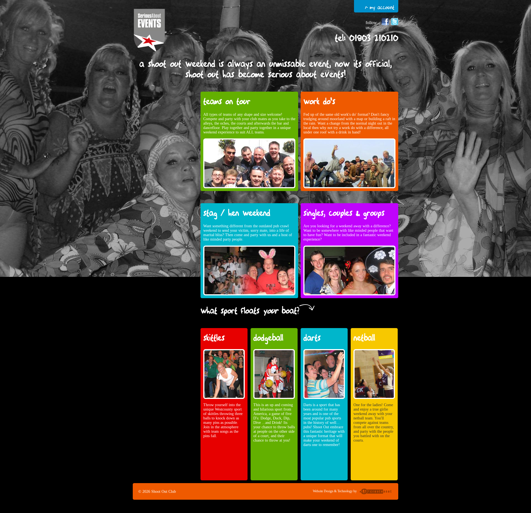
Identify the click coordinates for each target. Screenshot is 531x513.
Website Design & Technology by (335, 491)
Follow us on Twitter (394, 21)
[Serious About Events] (149, 31)
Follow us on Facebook (385, 21)
